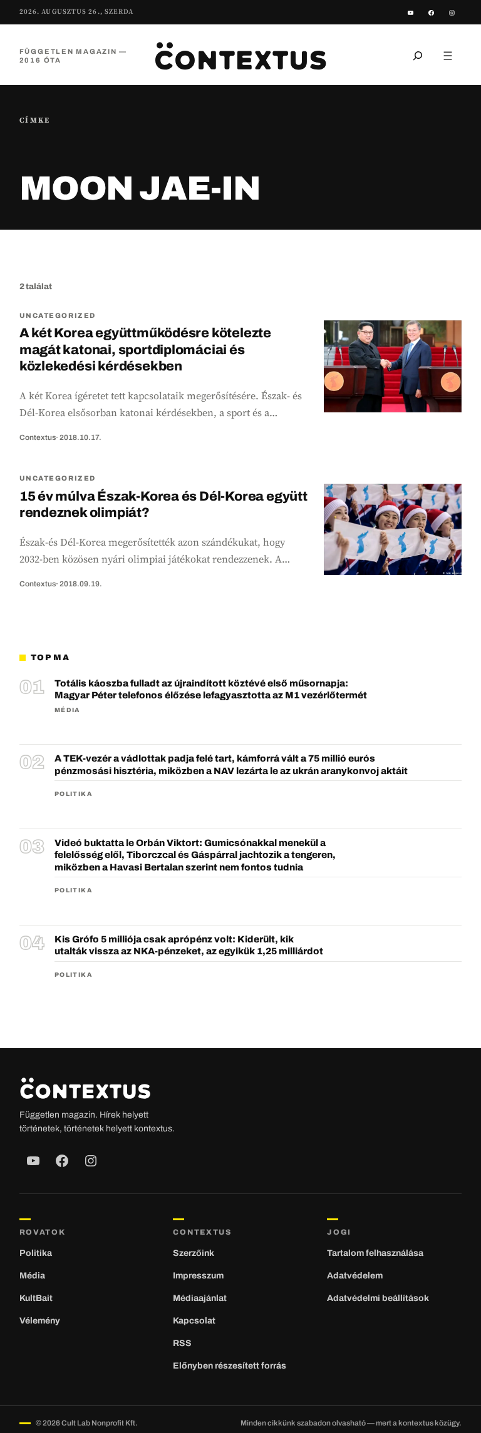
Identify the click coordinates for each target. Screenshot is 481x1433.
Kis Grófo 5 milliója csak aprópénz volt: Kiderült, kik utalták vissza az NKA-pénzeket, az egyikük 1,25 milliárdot (188, 945)
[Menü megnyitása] (448, 55)
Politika (73, 793)
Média (67, 709)
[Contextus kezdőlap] (240, 55)
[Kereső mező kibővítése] (418, 55)
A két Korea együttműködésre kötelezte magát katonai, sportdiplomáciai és (145, 349)
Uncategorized (57, 315)
